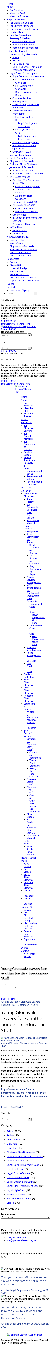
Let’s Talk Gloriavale (17, 51)
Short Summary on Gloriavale (25, 81)
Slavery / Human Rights (19, 1198)
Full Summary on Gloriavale (24, 87)
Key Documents (20, 63)
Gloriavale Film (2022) (23, 205)
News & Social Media (18, 236)
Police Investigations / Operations (24, 147)
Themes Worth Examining (23, 191)
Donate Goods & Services (23, 277)
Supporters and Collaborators (26, 280)
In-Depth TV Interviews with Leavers (27, 219)
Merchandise (16, 271)
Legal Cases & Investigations (25, 73)
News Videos (19, 233)
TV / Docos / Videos (20, 176)
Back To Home (8, 999)
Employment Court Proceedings (22, 112)
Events (10, 283)
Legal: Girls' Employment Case (23, 1185)
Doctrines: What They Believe (28, 66)
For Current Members (21, 25)
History (16, 60)
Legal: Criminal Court (18, 1177)
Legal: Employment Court (20, 1181)
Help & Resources (16, 19)
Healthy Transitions (20, 35)
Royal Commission (16, 1194)
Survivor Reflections (20, 154)
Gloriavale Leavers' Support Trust (24, 1044)
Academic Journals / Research (27, 173)
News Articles (19, 230)
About (10, 6)
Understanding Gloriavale (23, 54)
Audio (10, 1135)
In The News (16, 227)
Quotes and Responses (27, 186)
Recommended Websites (25, 47)
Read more (7, 1101)
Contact (11, 286)
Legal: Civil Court (16, 1169)
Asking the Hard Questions (23, 197)
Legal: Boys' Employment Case (23, 1164)
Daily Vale (12, 1143)
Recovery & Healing (20, 38)
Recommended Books (23, 41)
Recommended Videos (24, 44)
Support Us (13, 258)
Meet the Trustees (19, 16)
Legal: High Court (16, 1190)
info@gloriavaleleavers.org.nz (21, 1240)
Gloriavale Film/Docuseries (21, 1152)
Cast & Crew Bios (24, 208)
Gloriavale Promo (16, 1160)
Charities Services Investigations (21, 100)
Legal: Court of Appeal (18, 1173)
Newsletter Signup (19, 290)
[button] (8, 329)
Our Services (16, 10)
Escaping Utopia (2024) (24, 202)
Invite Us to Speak (19, 274)
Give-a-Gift (15, 265)
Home (10, 3)
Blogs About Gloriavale (22, 161)
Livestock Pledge (18, 268)
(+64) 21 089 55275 (16, 1237)
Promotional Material (23, 69)
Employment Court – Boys (26, 118)
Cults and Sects (15, 1139)
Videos (10, 1202)
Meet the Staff (17, 13)
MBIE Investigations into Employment (25, 106)
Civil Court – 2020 (21, 151)
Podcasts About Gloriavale (23, 164)
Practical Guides (18, 32)
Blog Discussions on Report (26, 93)
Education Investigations (25, 142)
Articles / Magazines (23, 170)
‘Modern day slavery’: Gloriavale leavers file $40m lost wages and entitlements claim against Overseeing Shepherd (21, 1313)
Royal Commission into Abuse (28, 76)
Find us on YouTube (20, 255)
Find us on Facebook (20, 252)
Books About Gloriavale (22, 158)
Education (14, 1001)
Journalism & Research (22, 167)
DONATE (20, 961)
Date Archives (8, 1214)
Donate (14, 262)
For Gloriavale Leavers (21, 22)
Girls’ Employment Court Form (27, 137)
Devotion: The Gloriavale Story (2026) (25, 182)
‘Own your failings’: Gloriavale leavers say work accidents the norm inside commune (24, 1280)
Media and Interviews (26, 211)
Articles (11, 987)
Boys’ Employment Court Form (28, 125)
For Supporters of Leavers (24, 29)
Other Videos (19, 214)
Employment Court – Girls (26, 131)
